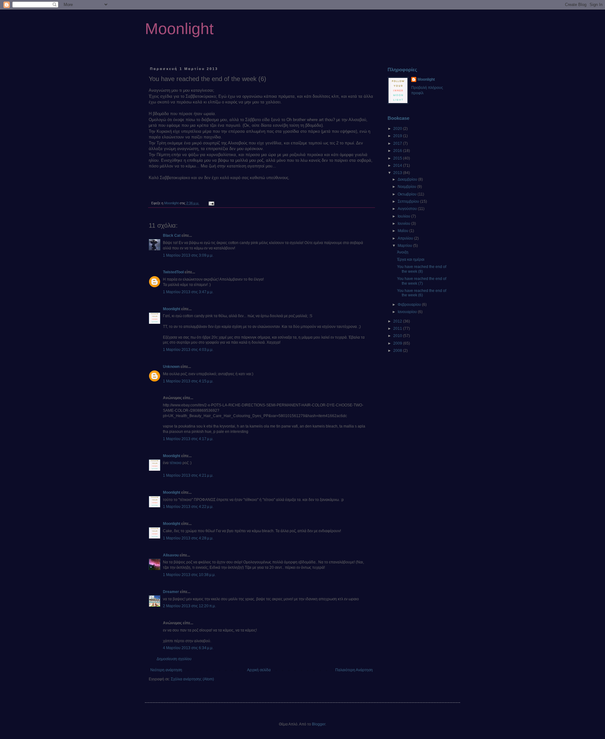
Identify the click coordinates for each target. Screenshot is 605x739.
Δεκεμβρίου (408, 179)
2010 (398, 336)
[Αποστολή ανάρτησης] (211, 203)
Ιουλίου (404, 216)
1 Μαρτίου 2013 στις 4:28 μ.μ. (188, 538)
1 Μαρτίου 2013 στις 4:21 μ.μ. (188, 475)
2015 (398, 158)
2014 (398, 165)
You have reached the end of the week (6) (421, 292)
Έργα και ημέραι (410, 259)
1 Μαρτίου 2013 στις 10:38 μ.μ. (189, 575)
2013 (398, 173)
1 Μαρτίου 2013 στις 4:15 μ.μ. (188, 381)
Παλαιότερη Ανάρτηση (354, 670)
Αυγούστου (408, 209)
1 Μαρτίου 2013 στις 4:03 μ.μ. (188, 349)
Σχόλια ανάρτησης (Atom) (192, 679)
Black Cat (172, 235)
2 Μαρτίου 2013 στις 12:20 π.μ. (189, 606)
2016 (398, 150)
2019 (398, 136)
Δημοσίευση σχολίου (174, 659)
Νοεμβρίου (407, 186)
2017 (398, 143)
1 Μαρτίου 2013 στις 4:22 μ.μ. (188, 506)
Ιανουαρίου (408, 312)
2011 (398, 328)
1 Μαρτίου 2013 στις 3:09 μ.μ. (188, 255)
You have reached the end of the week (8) (421, 269)
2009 (398, 343)
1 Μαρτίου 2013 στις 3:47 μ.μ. (188, 292)
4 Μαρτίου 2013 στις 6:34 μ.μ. (188, 648)
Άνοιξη (402, 252)
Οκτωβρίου (408, 194)
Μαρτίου (405, 245)
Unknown (171, 366)
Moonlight (179, 29)
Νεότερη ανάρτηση (166, 670)
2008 (398, 350)
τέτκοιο (176, 463)
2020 (398, 128)
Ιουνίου (404, 223)
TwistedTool (173, 272)
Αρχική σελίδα (259, 670)
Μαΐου (403, 231)
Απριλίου (406, 238)
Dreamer (171, 592)
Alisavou (171, 555)
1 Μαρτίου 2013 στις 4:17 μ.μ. (188, 439)
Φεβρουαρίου (410, 304)
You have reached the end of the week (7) (421, 280)
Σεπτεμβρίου (409, 201)
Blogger (318, 724)
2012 (398, 321)
